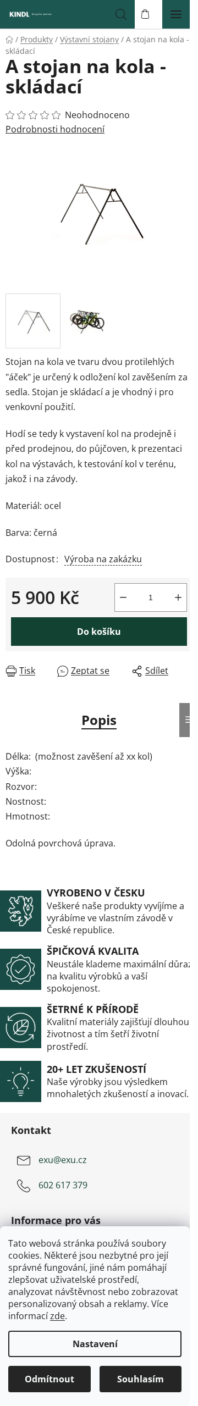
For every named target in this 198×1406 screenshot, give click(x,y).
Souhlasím (140, 1379)
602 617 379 (62, 1185)
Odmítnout (49, 1379)
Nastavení (95, 1344)
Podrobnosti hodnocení (55, 129)
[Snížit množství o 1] (123, 597)
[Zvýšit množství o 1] (178, 597)
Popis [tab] (99, 720)
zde (57, 1316)
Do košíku (99, 631)
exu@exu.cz (62, 1160)
